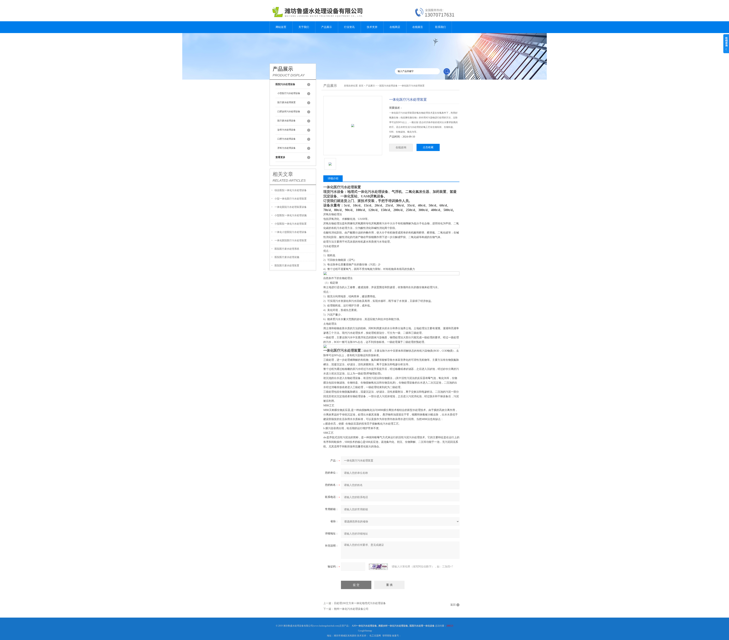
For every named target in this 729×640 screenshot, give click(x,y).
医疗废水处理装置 (286, 102)
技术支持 (372, 27)
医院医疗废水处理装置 (287, 265)
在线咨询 (401, 147)
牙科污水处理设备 (286, 148)
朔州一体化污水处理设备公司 (351, 609)
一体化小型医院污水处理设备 (291, 232)
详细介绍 (333, 178)
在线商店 (395, 27)
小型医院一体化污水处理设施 (291, 215)
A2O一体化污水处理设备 (364, 625)
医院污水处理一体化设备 (422, 625)
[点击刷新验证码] (378, 566)
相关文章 (283, 174)
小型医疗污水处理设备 (288, 93)
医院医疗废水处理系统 (287, 248)
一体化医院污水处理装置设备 (291, 207)
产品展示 (326, 27)
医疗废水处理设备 (286, 120)
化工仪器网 (375, 635)
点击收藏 (428, 147)
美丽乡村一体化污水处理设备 (393, 625)
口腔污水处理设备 (286, 139)
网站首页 (281, 27)
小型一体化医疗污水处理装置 (291, 198)
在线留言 (417, 27)
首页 (361, 85)
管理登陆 (386, 635)
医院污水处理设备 (388, 85)
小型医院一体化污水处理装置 (291, 223)
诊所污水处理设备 (286, 129)
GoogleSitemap (365, 630)
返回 (453, 604)
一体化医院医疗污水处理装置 (291, 240)
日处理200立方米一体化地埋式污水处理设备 (360, 603)
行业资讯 (349, 27)
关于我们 (303, 27)
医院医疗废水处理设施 (287, 257)
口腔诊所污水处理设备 (288, 111)
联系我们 (440, 27)
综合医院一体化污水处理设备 (291, 190)
